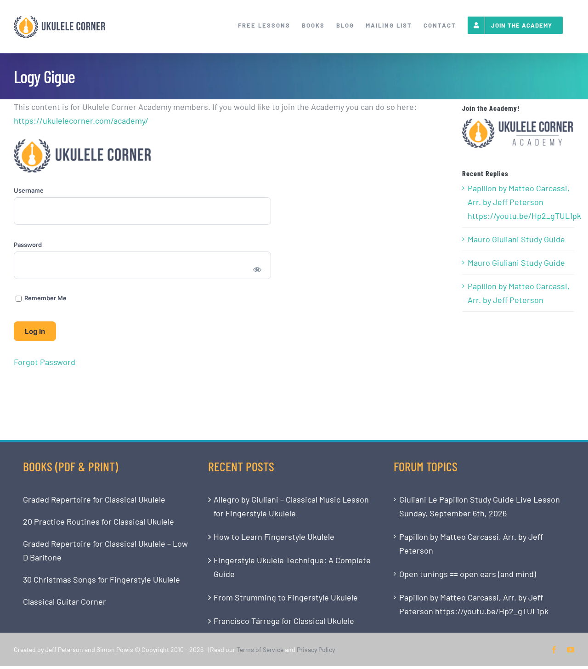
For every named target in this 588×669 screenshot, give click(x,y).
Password (28, 244)
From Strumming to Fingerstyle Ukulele (286, 597)
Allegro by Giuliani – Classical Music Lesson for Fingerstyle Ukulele (291, 506)
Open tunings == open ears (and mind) (467, 574)
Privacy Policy (316, 649)
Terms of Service (260, 649)
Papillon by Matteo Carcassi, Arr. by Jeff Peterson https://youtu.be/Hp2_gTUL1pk (519, 202)
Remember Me (45, 298)
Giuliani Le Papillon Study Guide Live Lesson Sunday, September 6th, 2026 (479, 506)
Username (29, 190)
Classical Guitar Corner (64, 601)
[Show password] (257, 269)
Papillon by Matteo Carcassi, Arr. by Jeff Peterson (519, 293)
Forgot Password (44, 362)
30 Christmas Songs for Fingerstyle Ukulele (101, 579)
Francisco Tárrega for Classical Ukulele (284, 621)
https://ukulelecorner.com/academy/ (81, 120)
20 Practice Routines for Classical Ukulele (98, 521)
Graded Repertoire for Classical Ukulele (94, 499)
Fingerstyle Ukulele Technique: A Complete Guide (292, 567)
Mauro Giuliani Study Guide (516, 239)
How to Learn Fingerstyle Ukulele (274, 537)
